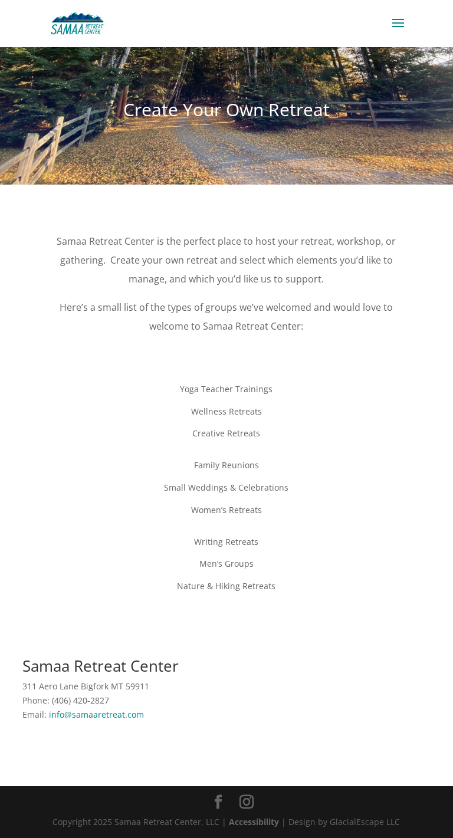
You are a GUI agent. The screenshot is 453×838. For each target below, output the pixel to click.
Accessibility (254, 821)
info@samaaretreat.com (96, 714)
